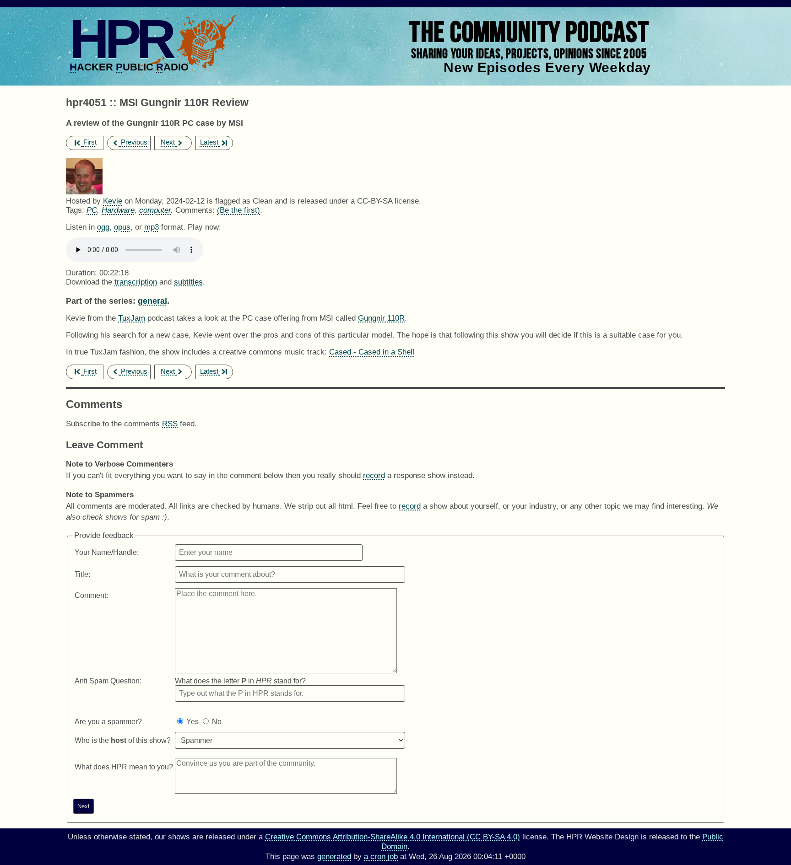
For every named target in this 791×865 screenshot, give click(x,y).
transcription (135, 282)
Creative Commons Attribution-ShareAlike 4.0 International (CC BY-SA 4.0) (392, 837)
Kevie (112, 201)
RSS (170, 423)
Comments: (196, 210)
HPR (121, 39)
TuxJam (131, 318)
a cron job (381, 856)
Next (168, 142)
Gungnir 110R (381, 318)
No (217, 721)
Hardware (118, 210)
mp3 (151, 227)
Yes (192, 721)
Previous (134, 142)
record (374, 475)
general (152, 301)
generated (334, 856)
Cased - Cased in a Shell (371, 352)
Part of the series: (100, 301)
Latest (209, 142)
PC (92, 210)
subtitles (188, 282)
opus (122, 227)
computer (155, 210)
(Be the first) (238, 210)
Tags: (75, 210)
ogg (103, 227)
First (90, 142)
